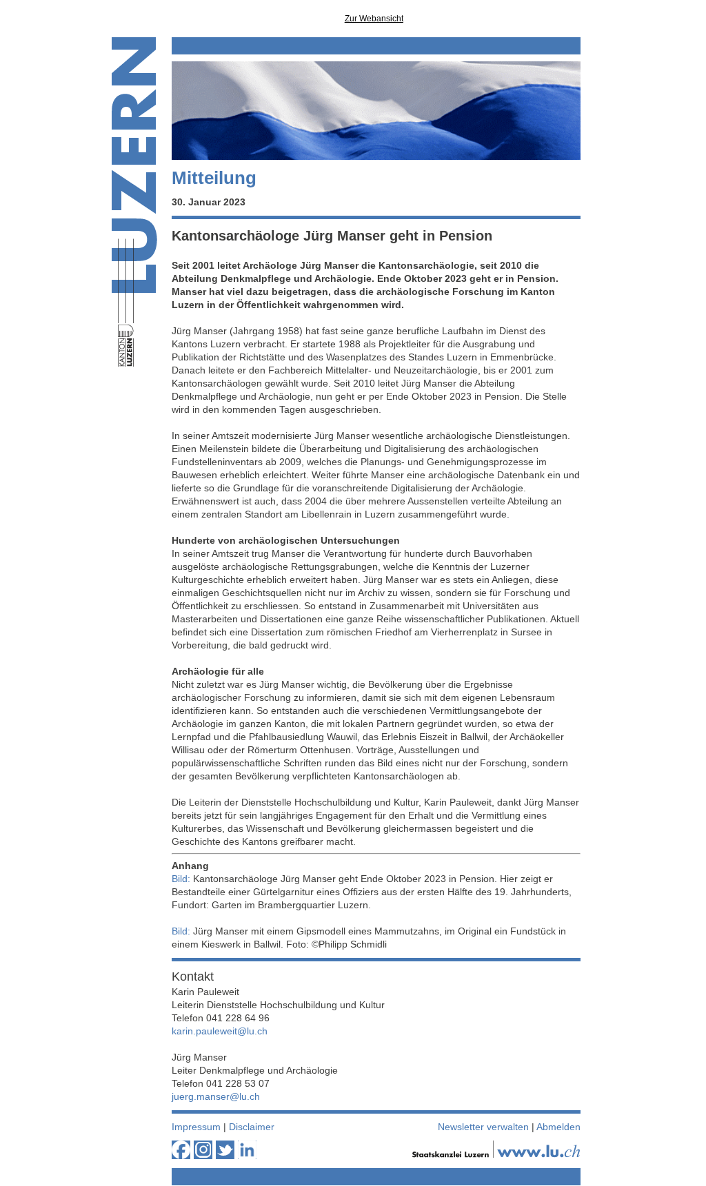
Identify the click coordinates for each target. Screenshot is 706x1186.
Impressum (196, 1126)
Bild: (181, 878)
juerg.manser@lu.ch (216, 1096)
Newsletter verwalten (483, 1126)
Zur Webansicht (374, 18)
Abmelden (558, 1126)
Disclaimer (251, 1126)
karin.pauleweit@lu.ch (220, 1030)
